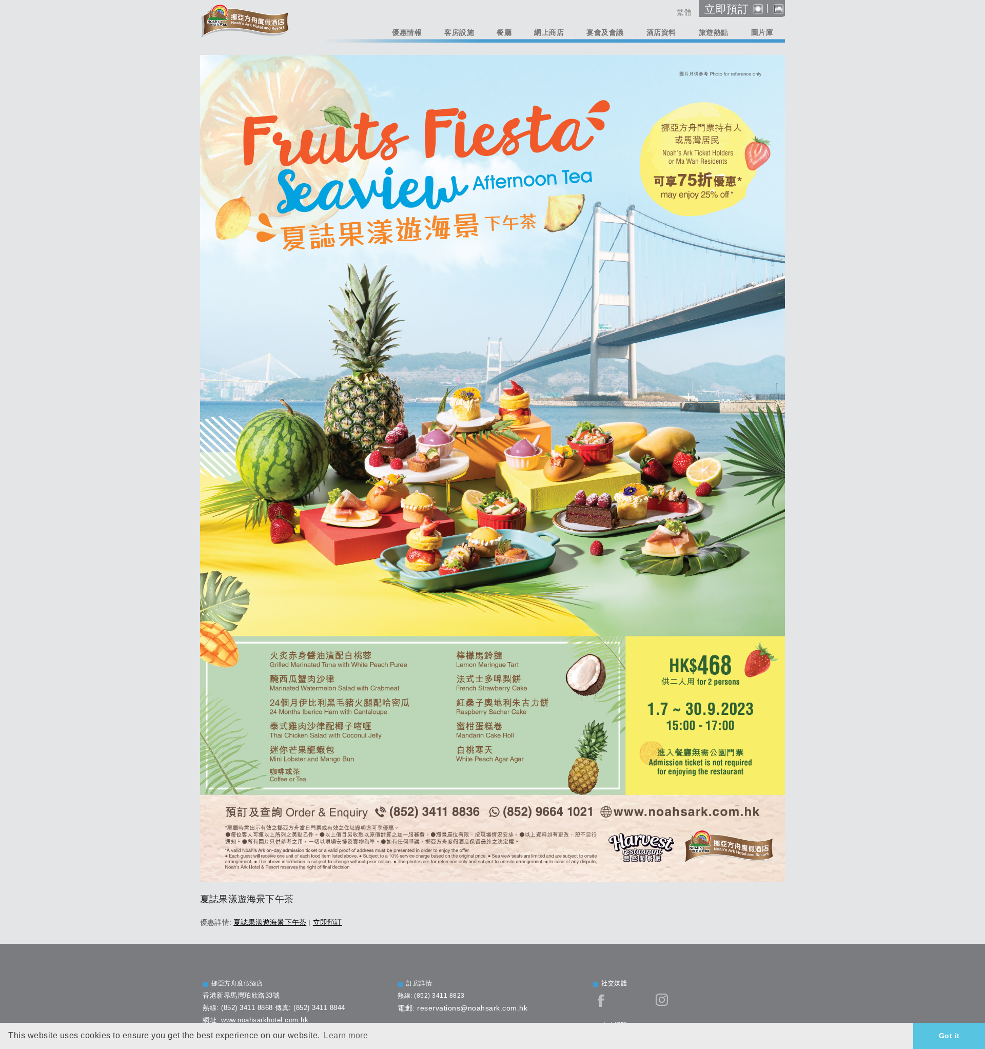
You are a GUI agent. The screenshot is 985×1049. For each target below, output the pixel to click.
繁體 (684, 12)
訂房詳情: (420, 983)
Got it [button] (949, 1036)
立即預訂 (327, 922)
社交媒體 (614, 983)
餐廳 (504, 32)
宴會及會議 (605, 32)
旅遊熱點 (713, 32)
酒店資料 (661, 32)
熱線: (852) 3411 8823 (431, 995)
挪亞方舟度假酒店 (237, 983)
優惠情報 (407, 32)
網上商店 (549, 32)
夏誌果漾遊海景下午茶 (269, 922)
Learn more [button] (346, 1035)
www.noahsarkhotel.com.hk (264, 1020)
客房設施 (459, 32)
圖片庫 (762, 32)
